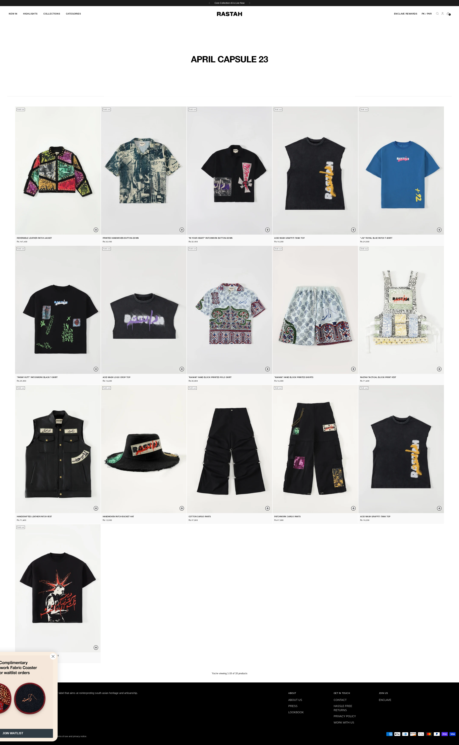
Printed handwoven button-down (121, 238)
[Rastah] (229, 14)
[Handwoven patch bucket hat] (143, 449)
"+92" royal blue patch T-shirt (376, 238)
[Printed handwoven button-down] (143, 170)
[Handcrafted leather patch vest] (58, 449)
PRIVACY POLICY (345, 716)
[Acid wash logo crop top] (143, 310)
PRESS (292, 706)
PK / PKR (427, 14)
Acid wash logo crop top (116, 377)
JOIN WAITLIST (48, 733)
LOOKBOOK (296, 712)
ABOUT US (295, 699)
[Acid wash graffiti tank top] (315, 170)
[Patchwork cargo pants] (315, 449)
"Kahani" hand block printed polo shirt (210, 377)
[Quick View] (96, 230)
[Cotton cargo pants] (229, 449)
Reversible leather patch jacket (34, 238)
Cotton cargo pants (200, 517)
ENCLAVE (385, 699)
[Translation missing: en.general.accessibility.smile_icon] (443, 14)
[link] (48, 692)
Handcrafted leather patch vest (34, 517)
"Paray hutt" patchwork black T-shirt (37, 377)
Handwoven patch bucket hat (118, 517)
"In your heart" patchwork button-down (211, 238)
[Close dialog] (89, 656)
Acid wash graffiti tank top (289, 238)
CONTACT (340, 699)
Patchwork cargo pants (287, 517)
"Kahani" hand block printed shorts (293, 377)
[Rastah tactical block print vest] (401, 310)
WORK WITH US (344, 722)
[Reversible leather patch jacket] (58, 170)
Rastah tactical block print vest (378, 377)
